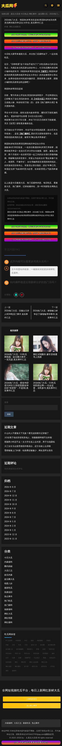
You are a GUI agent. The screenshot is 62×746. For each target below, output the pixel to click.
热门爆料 (8, 605)
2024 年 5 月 (10, 522)
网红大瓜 (8, 614)
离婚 (44, 658)
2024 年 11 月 (10, 500)
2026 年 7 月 (10, 491)
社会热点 (37, 658)
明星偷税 (8, 653)
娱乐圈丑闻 (51, 645)
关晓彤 (48, 640)
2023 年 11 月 (10, 539)
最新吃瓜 (8, 588)
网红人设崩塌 (33, 662)
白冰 (7, 658)
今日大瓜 (8, 558)
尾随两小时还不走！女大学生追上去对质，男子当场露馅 (29, 442)
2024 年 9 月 (10, 509)
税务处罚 (52, 658)
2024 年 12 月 (10, 496)
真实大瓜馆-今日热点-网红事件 (24, 14)
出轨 (13, 645)
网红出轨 (44, 662)
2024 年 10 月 (10, 504)
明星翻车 (45, 653)
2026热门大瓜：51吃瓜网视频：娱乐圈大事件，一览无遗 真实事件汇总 (16, 357)
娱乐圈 (42, 645)
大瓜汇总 (8, 571)
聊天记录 (35, 666)
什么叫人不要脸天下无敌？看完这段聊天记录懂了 (26, 433)
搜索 (6, 402)
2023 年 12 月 (10, 535)
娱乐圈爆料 (20, 649)
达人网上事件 (32, 705)
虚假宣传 (44, 666)
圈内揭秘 (8, 566)
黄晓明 (14, 671)
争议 (25, 640)
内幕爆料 (8, 562)
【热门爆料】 (25, 134)
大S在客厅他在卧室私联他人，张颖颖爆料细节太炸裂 (28, 438)
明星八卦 (8, 584)
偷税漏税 (40, 640)
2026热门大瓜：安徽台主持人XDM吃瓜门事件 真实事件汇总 (16, 314)
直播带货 (27, 658)
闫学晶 (52, 666)
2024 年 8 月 (10, 513)
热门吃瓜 (8, 601)
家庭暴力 (30, 649)
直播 (19, 658)
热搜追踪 (8, 592)
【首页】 (44, 71)
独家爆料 (8, 610)
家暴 (37, 649)
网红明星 (8, 618)
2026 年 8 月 (10, 487)
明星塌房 (36, 653)
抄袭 (44, 649)
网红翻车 (18, 666)
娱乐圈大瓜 (43, 14)
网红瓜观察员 (15, 27)
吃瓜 (19, 645)
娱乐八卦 (34, 645)
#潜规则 (18, 640)
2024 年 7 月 (10, 517)
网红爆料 (8, 622)
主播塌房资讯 (32, 699)
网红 (16, 662)
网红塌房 (8, 666)
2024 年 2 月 (10, 526)
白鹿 (13, 658)
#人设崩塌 (9, 640)
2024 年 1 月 (10, 530)
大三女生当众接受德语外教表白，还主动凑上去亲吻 (27, 446)
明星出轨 (27, 653)
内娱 (7, 645)
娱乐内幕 (8, 575)
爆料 (53, 653)
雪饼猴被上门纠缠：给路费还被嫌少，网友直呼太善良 (28, 451)
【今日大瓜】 (39, 99)
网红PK (23, 662)
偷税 (32, 640)
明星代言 (52, 649)
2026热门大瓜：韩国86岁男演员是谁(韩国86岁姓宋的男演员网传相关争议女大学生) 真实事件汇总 (30, 215)
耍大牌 (26, 666)
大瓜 (26, 645)
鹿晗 (7, 671)
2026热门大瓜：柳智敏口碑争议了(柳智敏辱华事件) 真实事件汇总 (45, 314)
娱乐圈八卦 (9, 649)
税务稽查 (8, 662)
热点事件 (8, 597)
